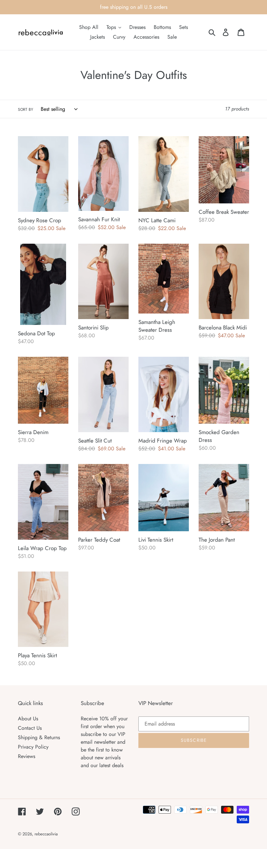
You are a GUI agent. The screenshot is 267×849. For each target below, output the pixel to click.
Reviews (26, 756)
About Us (28, 718)
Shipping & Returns (39, 737)
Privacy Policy (33, 747)
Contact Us (30, 728)
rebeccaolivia (46, 834)
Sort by (25, 109)
